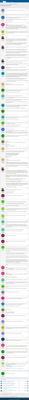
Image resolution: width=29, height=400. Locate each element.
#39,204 (27, 30)
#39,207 (27, 59)
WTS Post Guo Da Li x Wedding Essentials (8, 385)
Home (1, 1)
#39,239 (27, 302)
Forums (4, 1)
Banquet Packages (10, 389)
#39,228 (27, 220)
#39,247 (27, 350)
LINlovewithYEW (4, 386)
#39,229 (27, 228)
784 (6, 7)
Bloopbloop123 (4, 389)
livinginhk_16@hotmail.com (23, 208)
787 (10, 7)
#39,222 (27, 167)
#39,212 (27, 94)
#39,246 (27, 343)
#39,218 (27, 134)
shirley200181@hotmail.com (14, 368)
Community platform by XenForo (14, 399)
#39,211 (27, 88)
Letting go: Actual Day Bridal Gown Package (9, 383)
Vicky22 (26, 381)
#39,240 (27, 308)
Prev (1, 7)
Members (12, 1)
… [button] (11, 7)
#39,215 (27, 115)
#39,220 (27, 147)
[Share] (25, 23)
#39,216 (27, 121)
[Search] (28, 1)
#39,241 (27, 314)
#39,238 (27, 296)
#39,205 (27, 36)
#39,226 (27, 207)
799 (12, 7)
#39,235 (27, 278)
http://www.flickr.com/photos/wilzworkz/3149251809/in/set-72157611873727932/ (16, 364)
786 (9, 7)
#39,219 (27, 140)
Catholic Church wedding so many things (8, 381)
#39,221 (27, 158)
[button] (9, 1)
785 (7, 7)
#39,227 (27, 214)
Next (14, 7)
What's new (7, 1)
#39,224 (27, 194)
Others (9, 386)
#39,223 (27, 188)
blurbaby (2, 6)
